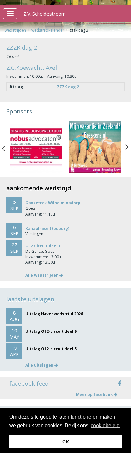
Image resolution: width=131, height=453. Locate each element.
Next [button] (126, 147)
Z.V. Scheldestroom (45, 14)
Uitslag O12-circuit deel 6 (51, 331)
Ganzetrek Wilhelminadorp (52, 203)
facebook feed (29, 383)
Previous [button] (6, 147)
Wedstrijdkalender (47, 30)
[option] (36, 147)
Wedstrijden (15, 30)
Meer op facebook (95, 394)
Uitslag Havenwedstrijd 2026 (54, 314)
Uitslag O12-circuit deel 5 (51, 349)
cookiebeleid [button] (105, 425)
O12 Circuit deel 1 (43, 246)
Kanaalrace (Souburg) (47, 228)
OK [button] (65, 441)
